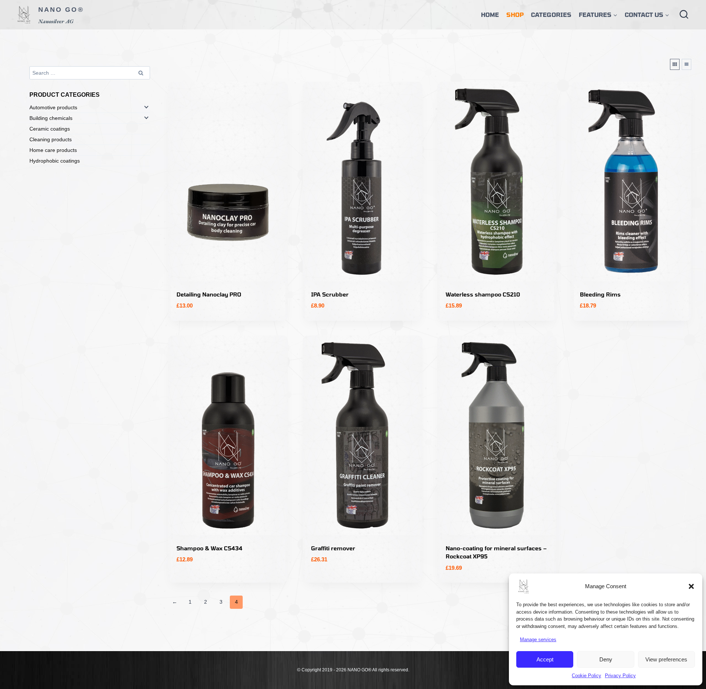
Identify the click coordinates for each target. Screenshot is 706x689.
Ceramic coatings (49, 129)
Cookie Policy (586, 675)
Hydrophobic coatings (54, 161)
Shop (515, 14)
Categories (551, 14)
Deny (605, 659)
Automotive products (53, 107)
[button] (691, 586)
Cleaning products (50, 139)
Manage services (538, 639)
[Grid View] (675, 64)
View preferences (666, 659)
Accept (544, 659)
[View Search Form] (684, 14)
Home (490, 14)
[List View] (686, 64)
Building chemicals (50, 118)
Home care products (53, 150)
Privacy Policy (620, 675)
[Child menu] (145, 106)
